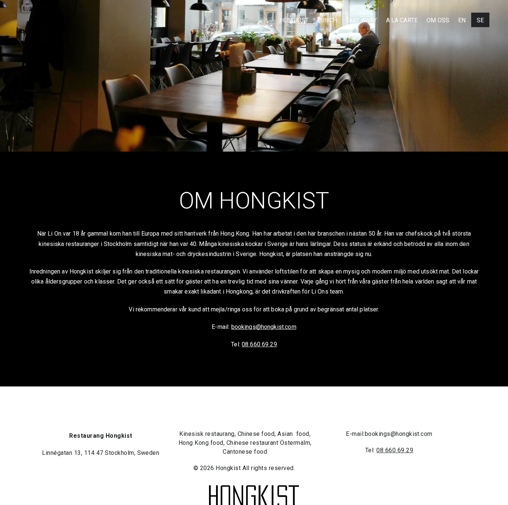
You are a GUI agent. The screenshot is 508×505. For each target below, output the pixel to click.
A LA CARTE (402, 20)
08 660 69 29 (259, 344)
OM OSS (438, 20)
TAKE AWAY (361, 20)
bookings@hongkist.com (263, 326)
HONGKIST (294, 20)
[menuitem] (462, 20)
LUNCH (327, 20)
